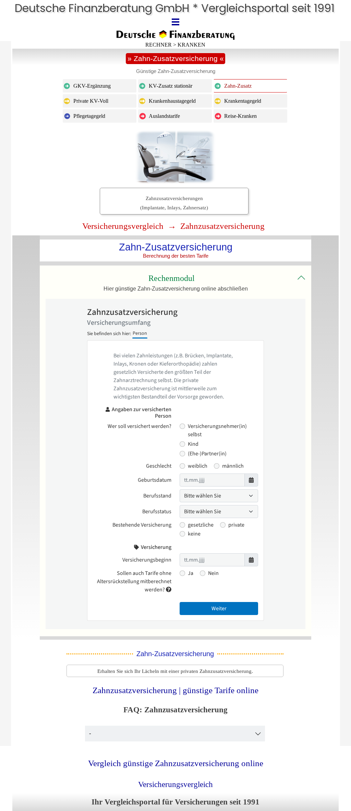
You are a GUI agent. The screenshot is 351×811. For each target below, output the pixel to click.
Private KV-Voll (90, 101)
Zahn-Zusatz (238, 86)
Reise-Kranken (240, 116)
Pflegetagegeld (89, 116)
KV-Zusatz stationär (170, 86)
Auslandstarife (164, 116)
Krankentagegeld (242, 101)
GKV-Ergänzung (92, 86)
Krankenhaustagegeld (172, 101)
